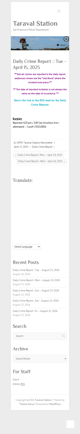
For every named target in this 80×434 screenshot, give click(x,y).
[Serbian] (30, 227)
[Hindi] (34, 205)
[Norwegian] (30, 223)
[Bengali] (14, 192)
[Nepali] (26, 223)
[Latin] (38, 214)
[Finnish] (18, 201)
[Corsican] (14, 196)
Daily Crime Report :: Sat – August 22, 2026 (35, 300)
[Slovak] (18, 232)
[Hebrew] (30, 205)
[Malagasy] (26, 219)
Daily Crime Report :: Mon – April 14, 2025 (38, 155)
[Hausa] (22, 205)
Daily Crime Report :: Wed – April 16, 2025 (41, 161)
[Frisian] (26, 201)
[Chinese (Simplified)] (38, 192)
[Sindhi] (41, 227)
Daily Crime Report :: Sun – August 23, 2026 (36, 290)
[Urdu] (14, 241)
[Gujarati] (14, 205)
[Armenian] (30, 187)
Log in (16, 379)
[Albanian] (18, 187)
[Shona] (34, 227)
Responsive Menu (65, 11)
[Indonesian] (22, 210)
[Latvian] (41, 214)
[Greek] (41, 201)
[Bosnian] (18, 192)
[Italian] (30, 210)
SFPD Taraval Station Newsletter (35, 142)
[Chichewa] (34, 192)
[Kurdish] (26, 214)
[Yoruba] (38, 241)
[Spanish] (38, 232)
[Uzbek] (18, 241)
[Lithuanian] (14, 219)
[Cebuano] (30, 192)
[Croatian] (18, 196)
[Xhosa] (30, 241)
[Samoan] (26, 232)
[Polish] (41, 223)
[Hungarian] (41, 205)
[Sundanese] (41, 232)
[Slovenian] (22, 232)
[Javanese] (38, 210)
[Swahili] (14, 236)
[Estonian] (41, 196)
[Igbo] (18, 210)
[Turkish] (38, 236)
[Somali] (34, 232)
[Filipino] (14, 201)
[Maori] (41, 219)
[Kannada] (41, 210)
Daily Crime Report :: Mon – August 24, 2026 (36, 280)
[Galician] (30, 201)
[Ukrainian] (41, 236)
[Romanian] (22, 227)
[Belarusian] (41, 187)
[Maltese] (38, 219)
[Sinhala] (14, 232)
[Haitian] (18, 205)
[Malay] (34, 219)
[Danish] (26, 196)
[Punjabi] (18, 227)
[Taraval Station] (40, 38)
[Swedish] (18, 236)
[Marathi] (14, 223)
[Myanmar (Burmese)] (22, 223)
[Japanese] (34, 210)
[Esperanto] (38, 196)
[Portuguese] (14, 227)
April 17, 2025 (21, 146)
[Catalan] (26, 192)
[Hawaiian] (26, 205)
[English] (34, 196)
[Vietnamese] (22, 241)
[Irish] (26, 210)
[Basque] (38, 187)
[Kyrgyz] (30, 214)
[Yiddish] (34, 241)
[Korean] (22, 214)
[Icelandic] (14, 210)
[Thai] (34, 236)
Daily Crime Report (42, 146)
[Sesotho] (38, 227)
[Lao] (34, 214)
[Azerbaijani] (34, 187)
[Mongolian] (18, 223)
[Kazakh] (14, 214)
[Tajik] (22, 236)
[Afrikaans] (14, 187)
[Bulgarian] (22, 192)
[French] (22, 201)
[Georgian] (34, 201)
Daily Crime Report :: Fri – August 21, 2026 (35, 311)
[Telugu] (30, 236)
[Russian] (26, 227)
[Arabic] (26, 187)
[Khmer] (18, 214)
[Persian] (38, 223)
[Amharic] (22, 187)
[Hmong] (38, 205)
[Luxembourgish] (18, 219)
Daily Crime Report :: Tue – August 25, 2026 (36, 270)
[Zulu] (41, 241)
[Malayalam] (30, 219)
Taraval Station (35, 23)
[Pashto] (34, 223)
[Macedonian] (22, 219)
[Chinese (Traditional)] (41, 192)
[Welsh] (26, 241)
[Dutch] (30, 196)
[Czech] (22, 196)
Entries (19, 384)
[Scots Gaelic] (30, 232)
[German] (38, 201)
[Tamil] (26, 236)
